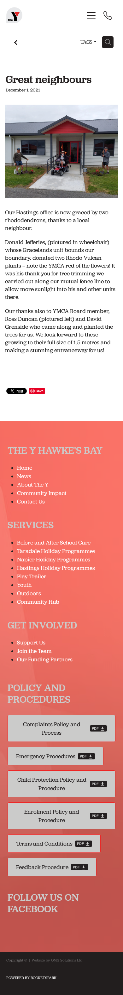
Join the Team (34, 651)
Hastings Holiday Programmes (56, 568)
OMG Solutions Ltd (66, 960)
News (24, 476)
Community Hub (38, 601)
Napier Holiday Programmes (53, 559)
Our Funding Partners (45, 659)
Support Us (31, 642)
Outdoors (29, 593)
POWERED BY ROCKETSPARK (31, 977)
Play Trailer (31, 576)
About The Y (33, 484)
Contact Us (31, 501)
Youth (24, 584)
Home (24, 467)
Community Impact (42, 493)
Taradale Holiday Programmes (57, 551)
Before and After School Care (54, 542)
